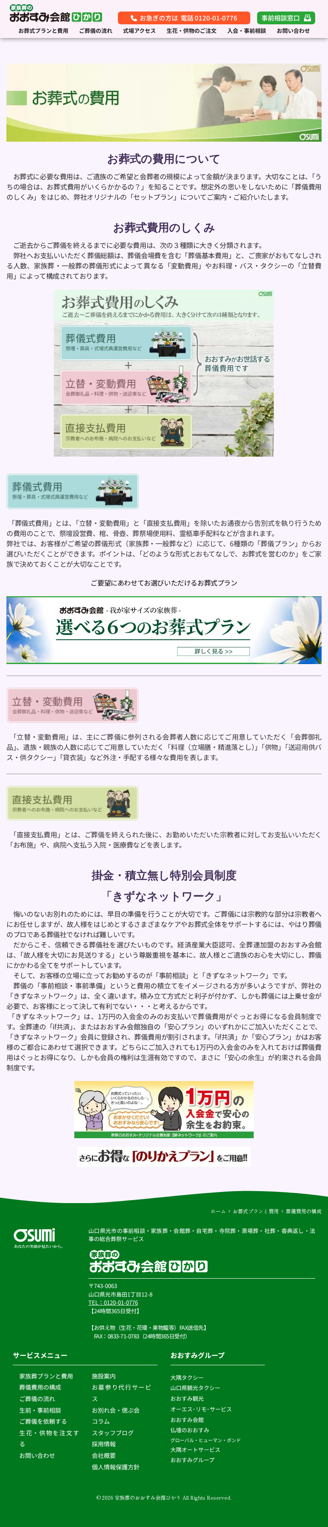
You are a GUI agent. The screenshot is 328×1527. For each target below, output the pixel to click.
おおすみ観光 (187, 1398)
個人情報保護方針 (116, 1467)
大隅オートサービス (195, 1449)
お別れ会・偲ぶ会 (116, 1410)
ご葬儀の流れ (37, 1398)
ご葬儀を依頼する (43, 1421)
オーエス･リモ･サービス (201, 1409)
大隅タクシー (187, 1377)
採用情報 (104, 1444)
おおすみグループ (193, 1460)
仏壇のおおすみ (189, 1430)
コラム (101, 1421)
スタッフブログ (113, 1432)
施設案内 (104, 1376)
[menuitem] (43, 30)
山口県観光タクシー (195, 1388)
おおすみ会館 (187, 1420)
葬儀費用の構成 (40, 1387)
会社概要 (104, 1455)
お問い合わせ (37, 1455)
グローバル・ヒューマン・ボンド (206, 1440)
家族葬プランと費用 (46, 1376)
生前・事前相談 (40, 1410)
